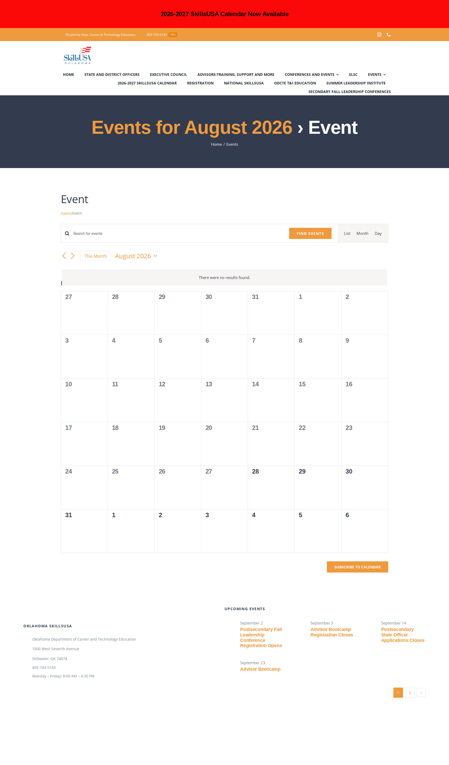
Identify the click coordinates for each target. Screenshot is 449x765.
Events (66, 213)
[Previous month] (64, 256)
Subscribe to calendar (357, 567)
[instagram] (379, 34)
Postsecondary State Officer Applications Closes (403, 635)
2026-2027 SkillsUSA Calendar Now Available (225, 13)
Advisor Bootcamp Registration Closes (332, 632)
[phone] (389, 34)
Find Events (310, 233)
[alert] (224, 277)
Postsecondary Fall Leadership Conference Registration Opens (261, 637)
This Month (95, 256)
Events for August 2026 (191, 127)
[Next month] (73, 256)
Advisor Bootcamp (260, 669)
